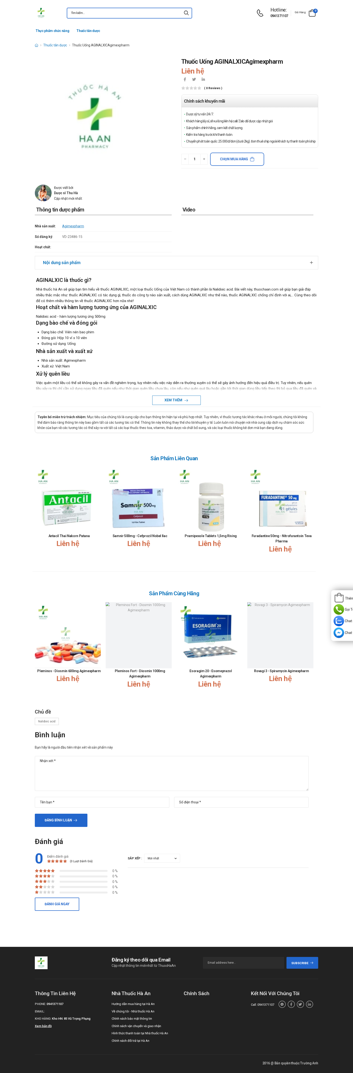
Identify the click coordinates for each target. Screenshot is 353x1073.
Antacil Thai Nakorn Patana (69, 536)
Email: (40, 1011)
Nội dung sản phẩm (61, 262)
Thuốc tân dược (88, 31)
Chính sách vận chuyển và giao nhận (136, 1026)
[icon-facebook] (185, 79)
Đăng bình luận (58, 820)
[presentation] (310, 515)
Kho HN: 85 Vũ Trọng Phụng (71, 1018)
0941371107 (279, 16)
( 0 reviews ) (213, 88)
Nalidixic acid (46, 721)
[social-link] (282, 1004)
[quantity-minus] (185, 159)
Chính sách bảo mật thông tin (132, 1018)
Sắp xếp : (135, 858)
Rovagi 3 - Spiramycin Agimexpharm (281, 671)
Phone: (40, 1004)
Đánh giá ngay (57, 904)
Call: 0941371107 (262, 1004)
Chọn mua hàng (234, 159)
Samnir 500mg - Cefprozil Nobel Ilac (140, 536)
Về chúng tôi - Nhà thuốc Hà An (133, 1011)
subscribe (299, 963)
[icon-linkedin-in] (203, 79)
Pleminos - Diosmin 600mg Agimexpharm (69, 671)
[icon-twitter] (194, 79)
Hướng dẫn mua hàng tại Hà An (133, 1004)
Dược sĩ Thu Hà (66, 193)
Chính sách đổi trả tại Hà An (130, 1040)
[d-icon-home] (36, 45)
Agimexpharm (73, 226)
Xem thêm (173, 400)
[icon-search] (186, 13)
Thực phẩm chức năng (52, 31)
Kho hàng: (43, 1018)
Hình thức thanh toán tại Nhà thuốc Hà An (140, 1033)
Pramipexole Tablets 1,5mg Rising (211, 536)
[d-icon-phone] (261, 13)
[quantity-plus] (204, 159)
